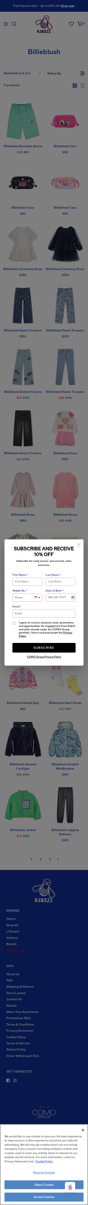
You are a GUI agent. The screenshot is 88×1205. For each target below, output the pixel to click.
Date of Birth (54, 590)
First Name (19, 575)
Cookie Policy (44, 1161)
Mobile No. (19, 590)
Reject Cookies (44, 1185)
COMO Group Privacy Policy (44, 657)
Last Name (52, 575)
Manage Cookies (44, 1172)
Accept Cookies (44, 1197)
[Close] (79, 544)
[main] (44, 1164)
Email (16, 606)
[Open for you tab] (70, 1187)
